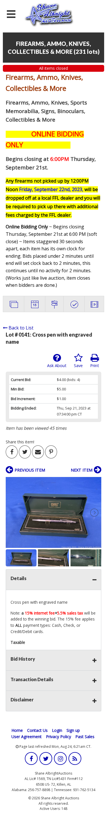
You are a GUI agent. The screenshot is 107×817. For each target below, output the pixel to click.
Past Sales (84, 736)
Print (94, 365)
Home (17, 730)
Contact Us (37, 730)
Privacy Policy (58, 736)
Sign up (73, 730)
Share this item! (20, 442)
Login (57, 730)
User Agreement (26, 736)
